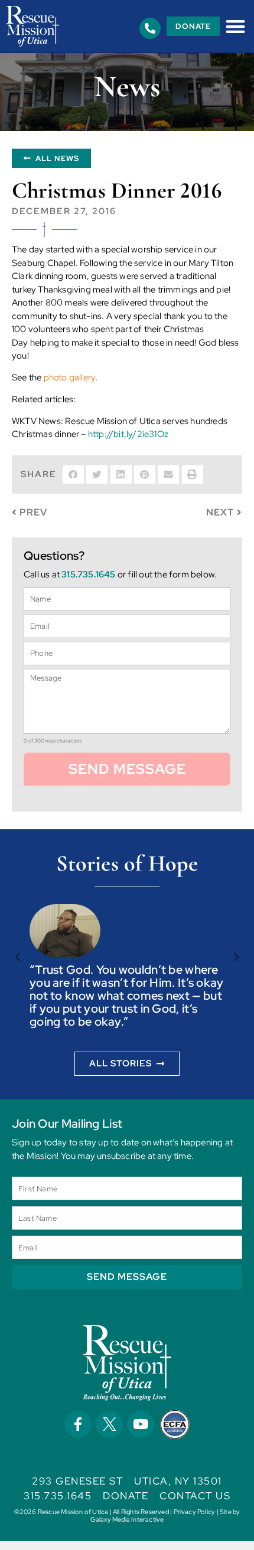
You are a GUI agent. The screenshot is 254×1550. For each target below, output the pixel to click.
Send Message (127, 769)
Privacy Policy (195, 1512)
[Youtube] (140, 1424)
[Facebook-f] (78, 1424)
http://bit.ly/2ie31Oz (128, 434)
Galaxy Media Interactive (127, 1519)
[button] (235, 26)
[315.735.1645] (150, 28)
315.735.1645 (88, 574)
